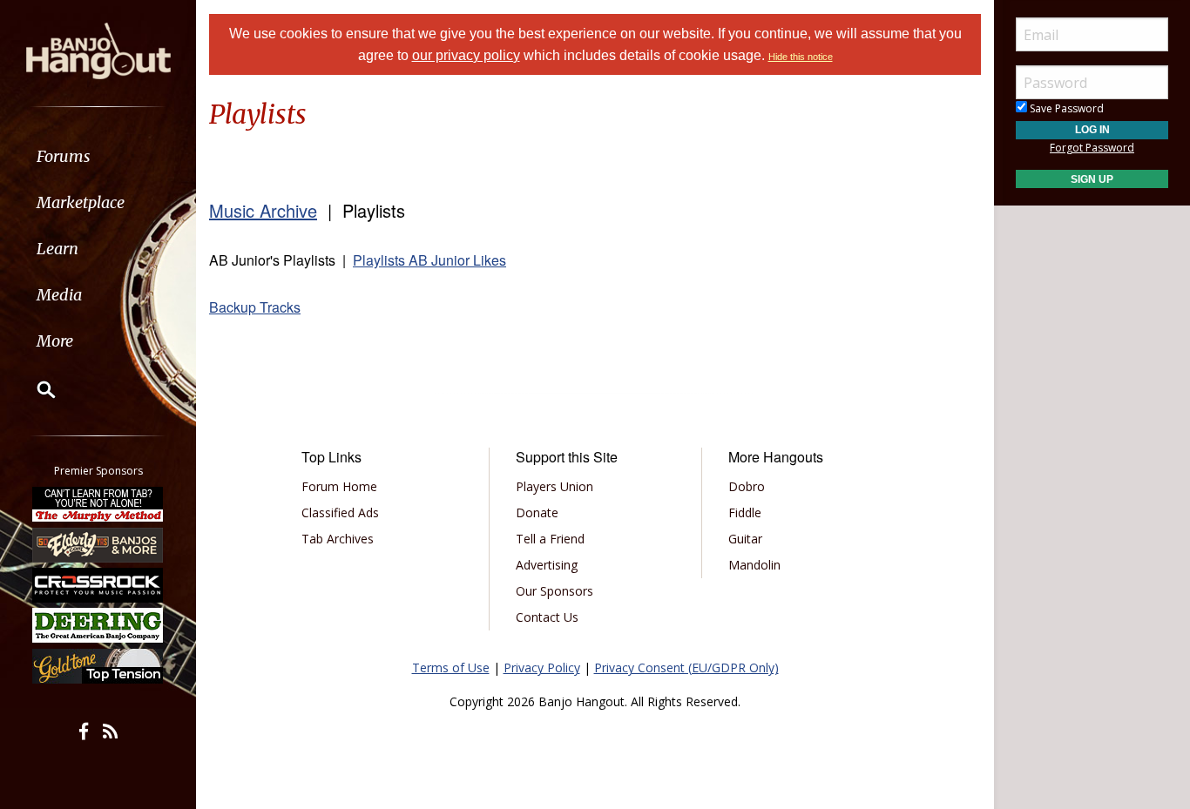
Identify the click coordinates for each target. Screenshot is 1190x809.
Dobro (746, 486)
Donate (537, 512)
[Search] (35, 389)
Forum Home (339, 486)
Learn (57, 249)
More (55, 341)
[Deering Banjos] (98, 625)
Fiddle (744, 512)
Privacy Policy (542, 667)
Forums (64, 156)
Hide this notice (800, 56)
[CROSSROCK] (98, 585)
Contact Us (547, 617)
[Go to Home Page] (98, 49)
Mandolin (754, 564)
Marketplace (81, 202)
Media (59, 295)
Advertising (547, 564)
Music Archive (263, 210)
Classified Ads (340, 512)
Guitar (745, 538)
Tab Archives (337, 538)
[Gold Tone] (98, 666)
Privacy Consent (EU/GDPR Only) (686, 667)
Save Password (1065, 108)
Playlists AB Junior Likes (429, 260)
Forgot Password (1092, 147)
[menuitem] (98, 156)
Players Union (554, 486)
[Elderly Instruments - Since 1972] (98, 544)
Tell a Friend (550, 538)
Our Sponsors (554, 591)
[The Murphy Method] (98, 504)
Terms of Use (451, 667)
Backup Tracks (255, 307)
